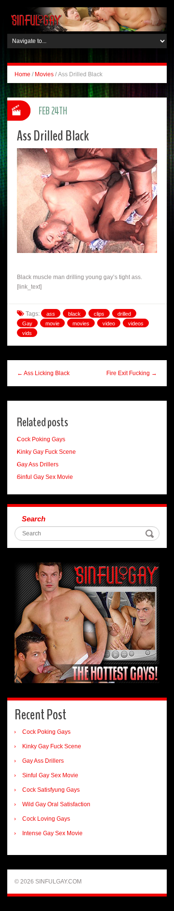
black (74, 314)
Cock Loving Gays (46, 818)
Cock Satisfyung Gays (51, 789)
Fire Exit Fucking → (131, 373)
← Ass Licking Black (43, 373)
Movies (44, 74)
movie (52, 323)
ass (50, 314)
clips (99, 314)
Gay (27, 323)
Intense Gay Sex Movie (52, 833)
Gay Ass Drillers (37, 464)
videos (136, 323)
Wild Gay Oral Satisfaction (56, 804)
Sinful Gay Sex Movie (45, 477)
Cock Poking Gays (41, 439)
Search (33, 519)
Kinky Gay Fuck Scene (46, 451)
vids (27, 333)
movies (80, 323)
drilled (124, 314)
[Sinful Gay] (87, 18)
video (108, 323)
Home (22, 74)
